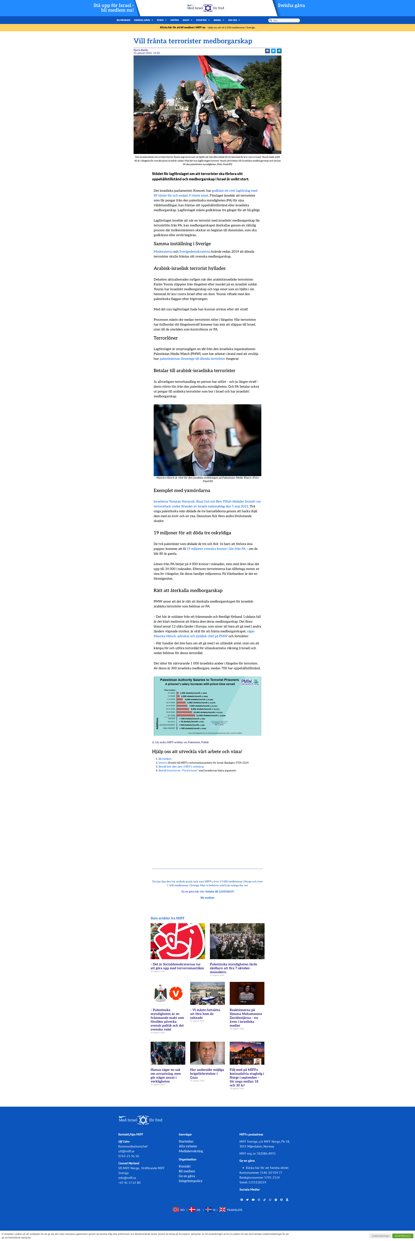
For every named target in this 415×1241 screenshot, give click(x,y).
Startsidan (186, 1141)
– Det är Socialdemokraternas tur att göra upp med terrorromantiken (177, 966)
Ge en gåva (187, 1176)
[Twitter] (247, 1199)
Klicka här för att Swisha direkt (267, 1168)
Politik (205, 742)
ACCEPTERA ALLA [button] (403, 1236)
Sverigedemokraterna (194, 252)
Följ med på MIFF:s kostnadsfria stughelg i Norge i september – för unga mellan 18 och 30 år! (247, 1077)
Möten (175, 20)
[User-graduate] (287, 1199)
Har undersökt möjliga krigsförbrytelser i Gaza (207, 1074)
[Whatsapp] (270, 1199)
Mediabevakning (191, 1151)
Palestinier (194, 742)
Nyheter (201, 20)
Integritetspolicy (190, 1181)
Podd (160, 20)
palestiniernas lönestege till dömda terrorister (192, 359)
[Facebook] (241, 1199)
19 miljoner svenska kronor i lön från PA (216, 549)
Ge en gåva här (190, 891)
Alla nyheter (188, 1146)
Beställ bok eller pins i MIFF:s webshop (181, 766)
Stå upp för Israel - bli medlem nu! (114, 8)
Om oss (232, 20)
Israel (217, 20)
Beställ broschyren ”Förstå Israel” (178, 770)
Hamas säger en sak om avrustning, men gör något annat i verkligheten (166, 1075)
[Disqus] (207, 816)
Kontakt (185, 1166)
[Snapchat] (281, 1199)
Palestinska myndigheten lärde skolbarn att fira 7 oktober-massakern (233, 968)
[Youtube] (253, 1199)
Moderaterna (163, 252)
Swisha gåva (291, 5)
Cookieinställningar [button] (380, 1236)
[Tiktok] (264, 1199)
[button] (267, 51)
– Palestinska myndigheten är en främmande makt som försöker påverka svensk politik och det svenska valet (167, 1019)
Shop (186, 20)
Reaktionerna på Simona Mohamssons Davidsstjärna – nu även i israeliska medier (246, 1018)
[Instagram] (258, 1199)
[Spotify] (275, 1199)
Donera (163, 762)
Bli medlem (123, 20)
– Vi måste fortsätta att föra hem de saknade (205, 1014)
